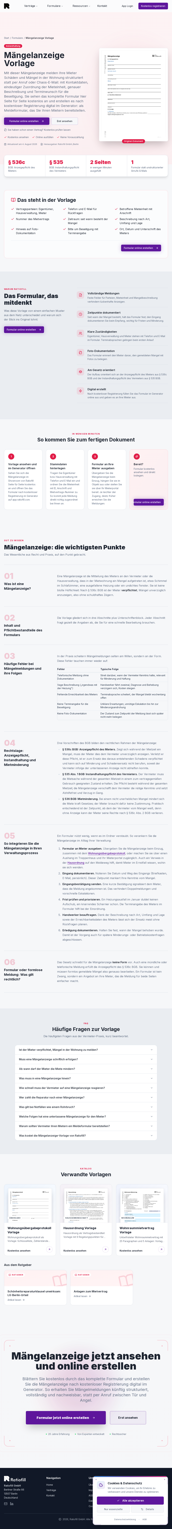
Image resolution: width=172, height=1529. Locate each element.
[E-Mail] (5, 1503)
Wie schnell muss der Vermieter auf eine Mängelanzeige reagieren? (62, 1088)
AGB (91, 1495)
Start (6, 37)
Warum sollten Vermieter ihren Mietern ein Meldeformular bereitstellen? (64, 1126)
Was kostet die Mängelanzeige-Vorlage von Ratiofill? (52, 1135)
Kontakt (102, 6)
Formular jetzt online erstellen (63, 1418)
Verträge (29, 6)
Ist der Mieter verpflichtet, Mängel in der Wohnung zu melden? (58, 1049)
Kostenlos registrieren (153, 6)
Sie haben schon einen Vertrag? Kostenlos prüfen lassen (39, 129)
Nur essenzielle (113, 1509)
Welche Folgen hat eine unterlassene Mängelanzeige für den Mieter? (62, 1116)
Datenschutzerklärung (125, 1519)
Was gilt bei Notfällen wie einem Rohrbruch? (47, 1107)
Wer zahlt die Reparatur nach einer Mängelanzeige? (51, 1097)
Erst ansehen (64, 121)
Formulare (53, 6)
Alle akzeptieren (133, 1500)
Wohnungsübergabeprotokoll (106, 853)
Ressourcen (80, 6)
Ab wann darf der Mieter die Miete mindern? (47, 1068)
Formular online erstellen (24, 121)
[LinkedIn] (11, 1503)
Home (49, 1484)
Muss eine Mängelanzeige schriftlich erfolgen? (48, 1059)
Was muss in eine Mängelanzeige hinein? (45, 1078)
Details (150, 1509)
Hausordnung (76, 862)
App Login (127, 6)
